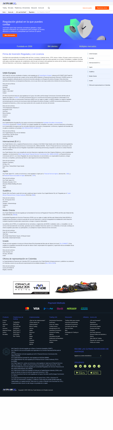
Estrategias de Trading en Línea (72, 333)
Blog (66, 330)
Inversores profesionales (71, 322)
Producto (6, 317)
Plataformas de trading (18, 318)
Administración (94, 324)
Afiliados (86, 317)
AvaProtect (52, 322)
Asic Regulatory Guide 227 (43, 12)
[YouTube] (80, 366)
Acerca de (41, 8)
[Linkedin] (94, 366)
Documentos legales (95, 326)
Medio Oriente (93, 76)
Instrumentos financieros (55, 320)
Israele (91, 80)
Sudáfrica (91, 71)
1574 (33, 175)
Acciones (5, 328)
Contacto (92, 330)
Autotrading (16, 334)
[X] (89, 366)
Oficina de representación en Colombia (99, 85)
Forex (4, 322)
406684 (19, 124)
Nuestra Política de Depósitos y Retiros (98, 335)
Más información (10, 35)
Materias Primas (7, 330)
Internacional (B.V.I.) (94, 62)
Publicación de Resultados (56, 338)
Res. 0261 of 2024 (50, 263)
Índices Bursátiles (5, 333)
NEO (30, 334)
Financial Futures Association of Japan (14, 175)
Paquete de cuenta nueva (96, 340)
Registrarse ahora (102, 8)
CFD (4, 326)
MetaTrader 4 (16, 330)
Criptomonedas (34, 317)
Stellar (31, 330)
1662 (67, 173)
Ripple (31, 336)
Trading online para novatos (72, 320)
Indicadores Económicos (71, 324)
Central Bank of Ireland (45, 75)
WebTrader (16, 324)
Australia (91, 58)
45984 (33, 195)
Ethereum (31, 332)
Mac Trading (16, 336)
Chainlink (31, 340)
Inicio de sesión (87, 8)
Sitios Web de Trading (96, 338)
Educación (34, 8)
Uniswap (31, 342)
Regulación (93, 322)
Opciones (5, 324)
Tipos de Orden (69, 328)
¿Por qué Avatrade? (95, 320)
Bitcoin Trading (33, 326)
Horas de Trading (53, 324)
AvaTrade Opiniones (95, 332)
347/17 (17, 97)
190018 (15, 214)
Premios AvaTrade (95, 328)
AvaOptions (16, 328)
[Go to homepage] (10, 4)
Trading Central (53, 326)
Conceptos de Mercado (71, 326)
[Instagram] (85, 366)
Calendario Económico (55, 330)
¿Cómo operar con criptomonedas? (34, 323)
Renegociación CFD (54, 328)
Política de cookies (95, 342)
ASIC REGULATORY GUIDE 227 (31, 128)
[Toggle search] (49, 8)
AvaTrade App (17, 326)
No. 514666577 (64, 243)
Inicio (4, 12)
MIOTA (31, 344)
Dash (30, 338)
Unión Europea (93, 53)
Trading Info (53, 317)
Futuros (5, 320)
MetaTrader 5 (16, 332)
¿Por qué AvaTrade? (21, 12)
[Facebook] (75, 366)
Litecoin (31, 328)
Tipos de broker (53, 340)
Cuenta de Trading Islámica (54, 333)
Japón (90, 67)
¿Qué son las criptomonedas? (37, 320)
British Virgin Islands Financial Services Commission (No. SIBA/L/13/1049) (38, 154)
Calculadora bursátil (54, 336)
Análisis (51, 342)
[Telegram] (99, 366)
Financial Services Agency (51, 173)
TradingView (16, 322)
